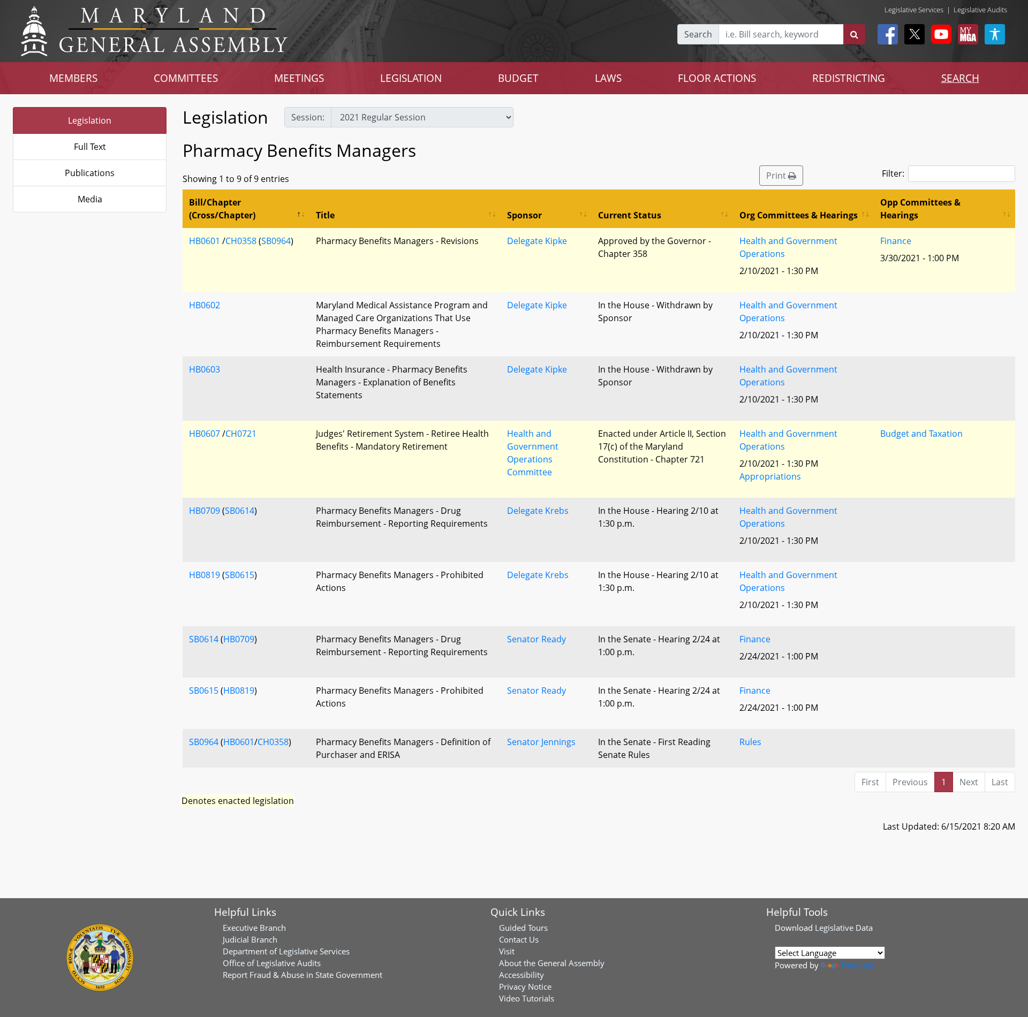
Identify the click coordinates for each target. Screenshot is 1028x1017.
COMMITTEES (186, 78)
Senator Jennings (541, 742)
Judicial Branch (250, 939)
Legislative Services (914, 9)
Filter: (893, 173)
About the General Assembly (551, 963)
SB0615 (239, 575)
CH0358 (240, 241)
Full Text (90, 147)
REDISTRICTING (848, 78)
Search (698, 34)
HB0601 (204, 241)
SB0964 (276, 241)
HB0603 (204, 369)
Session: (307, 117)
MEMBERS (73, 78)
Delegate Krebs (538, 511)
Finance (895, 241)
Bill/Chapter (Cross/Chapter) (222, 208)
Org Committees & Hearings (798, 215)
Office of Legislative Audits (272, 963)
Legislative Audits (980, 9)
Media (90, 199)
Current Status (629, 215)
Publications (90, 173)
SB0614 (239, 511)
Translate (857, 965)
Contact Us (519, 939)
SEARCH (960, 78)
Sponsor (524, 215)
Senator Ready (536, 639)
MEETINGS (299, 78)
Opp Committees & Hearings (920, 208)
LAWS (608, 78)
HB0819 (204, 575)
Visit (507, 951)
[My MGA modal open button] (966, 34)
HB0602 (204, 305)
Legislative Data (844, 927)
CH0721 (240, 433)
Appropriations (770, 476)
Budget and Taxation (921, 433)
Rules (750, 742)
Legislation (89, 120)
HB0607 (204, 433)
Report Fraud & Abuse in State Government (302, 974)
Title (325, 215)
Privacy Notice (525, 986)
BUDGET (518, 78)
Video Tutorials (526, 998)
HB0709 (204, 511)
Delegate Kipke (537, 241)
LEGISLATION (411, 78)
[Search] (854, 34)
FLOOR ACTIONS (717, 78)
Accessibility (521, 974)
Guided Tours (523, 927)
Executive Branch (254, 927)
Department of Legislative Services (286, 951)
